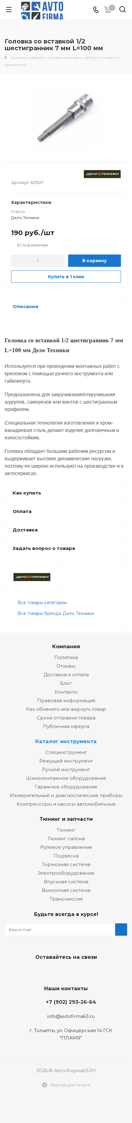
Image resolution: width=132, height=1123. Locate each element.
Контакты (66, 692)
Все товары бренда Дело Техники (55, 613)
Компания (66, 646)
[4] (32, 174)
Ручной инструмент (66, 769)
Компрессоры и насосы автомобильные (66, 804)
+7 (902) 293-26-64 (71, 1002)
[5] (38, 174)
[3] (26, 174)
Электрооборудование (66, 873)
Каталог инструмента (66, 741)
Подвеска (66, 856)
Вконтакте (49, 971)
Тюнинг (66, 830)
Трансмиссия (66, 899)
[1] (14, 174)
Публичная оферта (66, 726)
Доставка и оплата (66, 674)
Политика (66, 657)
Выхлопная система (66, 890)
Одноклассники (80, 971)
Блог (66, 683)
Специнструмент (66, 752)
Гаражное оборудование (66, 787)
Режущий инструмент (66, 761)
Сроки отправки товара (66, 718)
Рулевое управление (66, 847)
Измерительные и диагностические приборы (66, 795)
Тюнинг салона (66, 838)
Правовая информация (66, 700)
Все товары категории (42, 602)
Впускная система (66, 882)
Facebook (64, 971)
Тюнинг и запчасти (66, 819)
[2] (20, 174)
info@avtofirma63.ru (71, 1016)
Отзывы (66, 666)
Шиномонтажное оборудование (66, 778)
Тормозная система (66, 864)
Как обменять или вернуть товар (66, 709)
